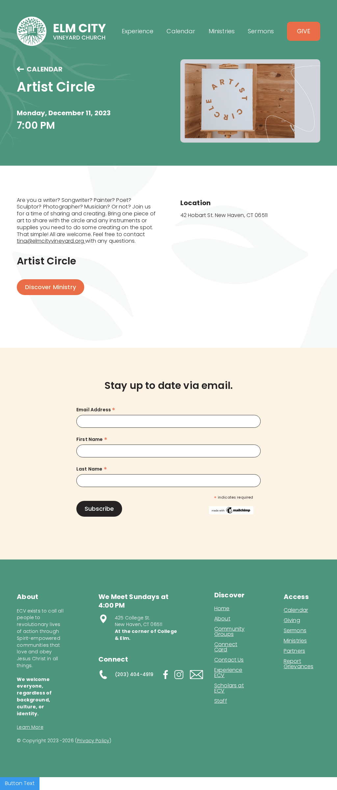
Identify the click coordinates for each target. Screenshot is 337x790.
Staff (220, 701)
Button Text (20, 783)
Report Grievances (299, 664)
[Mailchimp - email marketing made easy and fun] (231, 509)
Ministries (295, 640)
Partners (294, 651)
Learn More (30, 727)
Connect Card (225, 647)
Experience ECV (228, 672)
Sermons (295, 630)
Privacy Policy (93, 740)
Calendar (296, 610)
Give (303, 31)
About (222, 618)
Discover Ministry (50, 287)
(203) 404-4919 (134, 674)
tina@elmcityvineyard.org (51, 241)
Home (222, 608)
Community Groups (229, 631)
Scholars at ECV (229, 688)
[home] (61, 31)
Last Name (91, 469)
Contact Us (229, 660)
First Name (91, 439)
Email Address (95, 410)
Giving (292, 620)
